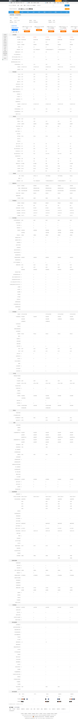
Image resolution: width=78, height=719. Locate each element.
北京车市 (19, 0)
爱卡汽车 (14, 5)
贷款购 (38, 2)
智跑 (24, 5)
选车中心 (37, 713)
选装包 (5, 58)
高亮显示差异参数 (15, 27)
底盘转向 (5, 40)
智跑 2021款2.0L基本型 (39, 26)
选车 (11, 2)
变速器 (5, 39)
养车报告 (50, 12)
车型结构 (5, 36)
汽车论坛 (44, 713)
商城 (50, 2)
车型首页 (11, 12)
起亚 (18, 5)
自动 (35, 20)
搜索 (67, 5)
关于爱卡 (22, 713)
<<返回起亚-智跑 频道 (13, 8)
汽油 (16, 22)
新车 (14, 2)
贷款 (61, 12)
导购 (17, 2)
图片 (22, 12)
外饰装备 (5, 45)
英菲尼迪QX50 (11, 710)
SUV (23, 2)
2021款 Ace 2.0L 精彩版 (31, 5)
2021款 (16, 17)
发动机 (5, 37)
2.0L (19, 20)
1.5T (16, 20)
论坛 (67, 12)
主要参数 (5, 34)
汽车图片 (40, 713)
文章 (39, 12)
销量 (55, 12)
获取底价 (27, 31)
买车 (29, 2)
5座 (54, 20)
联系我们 (29, 713)
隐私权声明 (52, 716)
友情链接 (33, 713)
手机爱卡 (55, 713)
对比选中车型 (14, 29)
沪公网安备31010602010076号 (39, 716)
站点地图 (48, 713)
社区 (55, 2)
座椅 (5, 50)
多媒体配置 (5, 51)
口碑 (33, 12)
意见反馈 (52, 713)
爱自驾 (58, 2)
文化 (68, 2)
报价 (32, 2)
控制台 (5, 48)
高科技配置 (5, 56)
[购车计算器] (31, 29)
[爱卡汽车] (12, 1)
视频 (44, 12)
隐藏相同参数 (14, 25)
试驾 (19, 2)
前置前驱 (36, 22)
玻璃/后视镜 (5, 53)
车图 (21, 2)
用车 (47, 2)
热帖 (61, 2)
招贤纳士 (26, 713)
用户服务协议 (47, 716)
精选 (63, 2)
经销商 (34, 2)
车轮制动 (5, 42)
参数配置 (17, 12)
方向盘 (5, 47)
